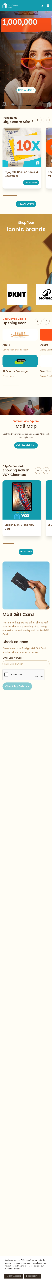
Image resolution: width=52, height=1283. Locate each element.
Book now (26, 551)
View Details (31, 182)
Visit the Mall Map (26, 445)
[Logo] (10, 5)
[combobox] (42, 5)
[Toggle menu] (48, 5)
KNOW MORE (26, 90)
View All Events (26, 204)
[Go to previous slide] (38, 120)
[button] (32, 1276)
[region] (26, 60)
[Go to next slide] (46, 120)
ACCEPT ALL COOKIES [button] (14, 1276)
